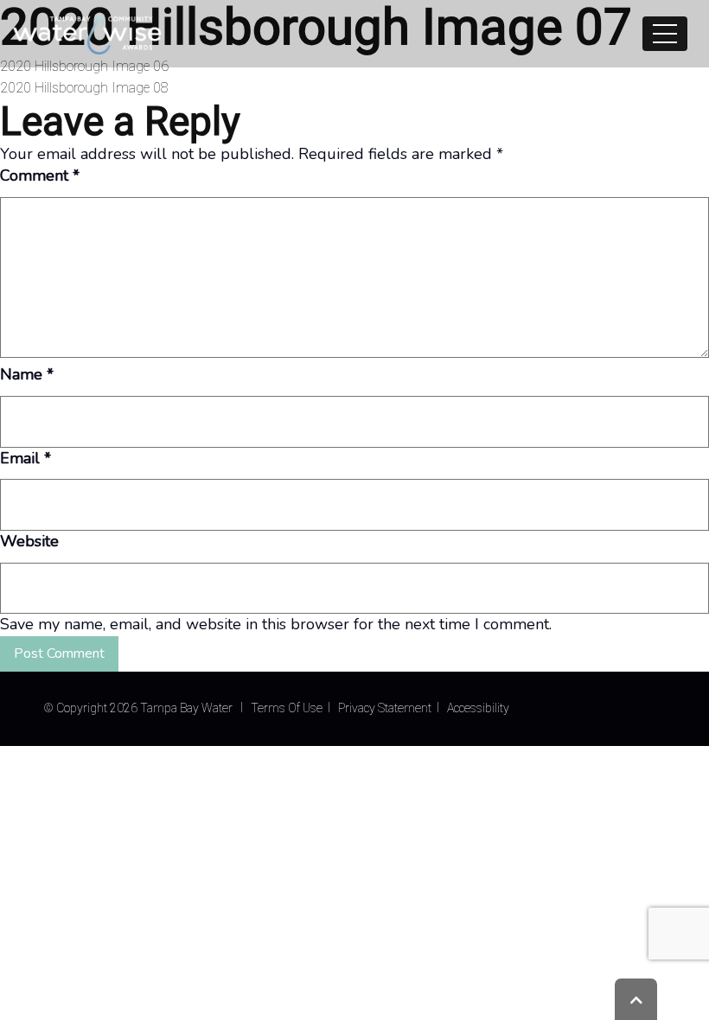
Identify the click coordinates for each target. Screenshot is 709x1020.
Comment (40, 175)
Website (29, 541)
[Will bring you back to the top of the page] (636, 999)
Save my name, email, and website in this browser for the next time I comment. (276, 624)
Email (25, 458)
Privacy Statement (384, 708)
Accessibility (478, 708)
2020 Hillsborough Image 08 (84, 88)
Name (27, 374)
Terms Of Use (287, 708)
